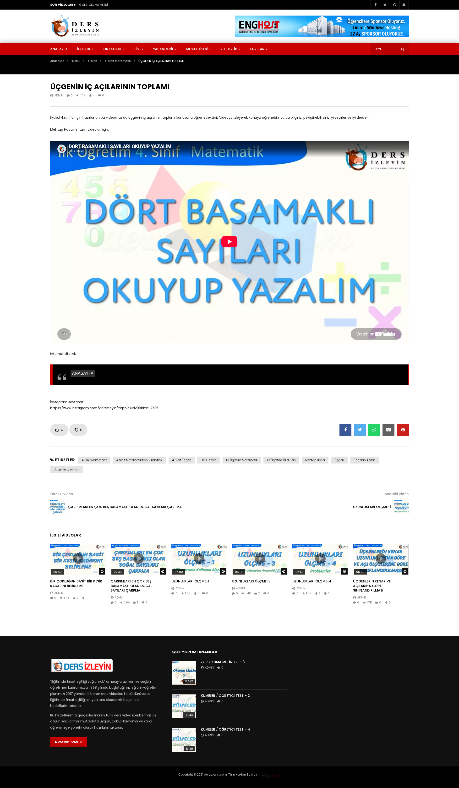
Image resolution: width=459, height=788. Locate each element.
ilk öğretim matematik (241, 460)
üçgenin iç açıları (66, 469)
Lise (137, 49)
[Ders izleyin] (76, 26)
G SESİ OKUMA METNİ (93, 5)
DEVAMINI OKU (67, 742)
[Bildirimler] (404, 5)
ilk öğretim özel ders (281, 460)
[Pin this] (403, 430)
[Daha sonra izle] (394, 5)
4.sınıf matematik (94, 460)
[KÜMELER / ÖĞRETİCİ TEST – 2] (184, 706)
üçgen (339, 460)
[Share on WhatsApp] (374, 430)
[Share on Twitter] (360, 430)
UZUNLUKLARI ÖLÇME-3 (251, 581)
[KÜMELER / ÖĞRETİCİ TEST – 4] (184, 740)
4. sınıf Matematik (117, 61)
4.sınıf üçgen (181, 460)
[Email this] (388, 430)
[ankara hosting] (271, 774)
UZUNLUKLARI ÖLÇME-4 (311, 581)
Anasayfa (59, 49)
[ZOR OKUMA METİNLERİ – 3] (184, 673)
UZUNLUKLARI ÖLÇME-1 (372, 506)
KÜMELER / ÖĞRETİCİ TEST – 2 (225, 695)
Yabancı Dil (163, 49)
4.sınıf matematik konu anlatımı (139, 460)
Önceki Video (61, 494)
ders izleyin (209, 460)
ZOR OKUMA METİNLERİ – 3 (223, 661)
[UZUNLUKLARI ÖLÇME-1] (401, 507)
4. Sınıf (92, 61)
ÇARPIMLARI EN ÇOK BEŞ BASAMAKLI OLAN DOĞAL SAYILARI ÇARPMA (125, 506)
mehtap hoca (315, 460)
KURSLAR (257, 49)
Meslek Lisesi (197, 49)
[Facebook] (375, 5)
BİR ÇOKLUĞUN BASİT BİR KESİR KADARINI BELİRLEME (76, 583)
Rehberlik (228, 49)
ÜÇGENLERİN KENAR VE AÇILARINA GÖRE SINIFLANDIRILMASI (372, 586)
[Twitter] (385, 5)
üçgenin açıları (365, 460)
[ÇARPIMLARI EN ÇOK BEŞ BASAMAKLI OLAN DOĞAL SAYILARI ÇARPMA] (57, 507)
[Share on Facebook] (345, 430)
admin (58, 95)
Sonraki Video (397, 494)
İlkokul (84, 49)
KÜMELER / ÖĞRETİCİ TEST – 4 (225, 729)
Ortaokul (112, 49)
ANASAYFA (82, 373)
